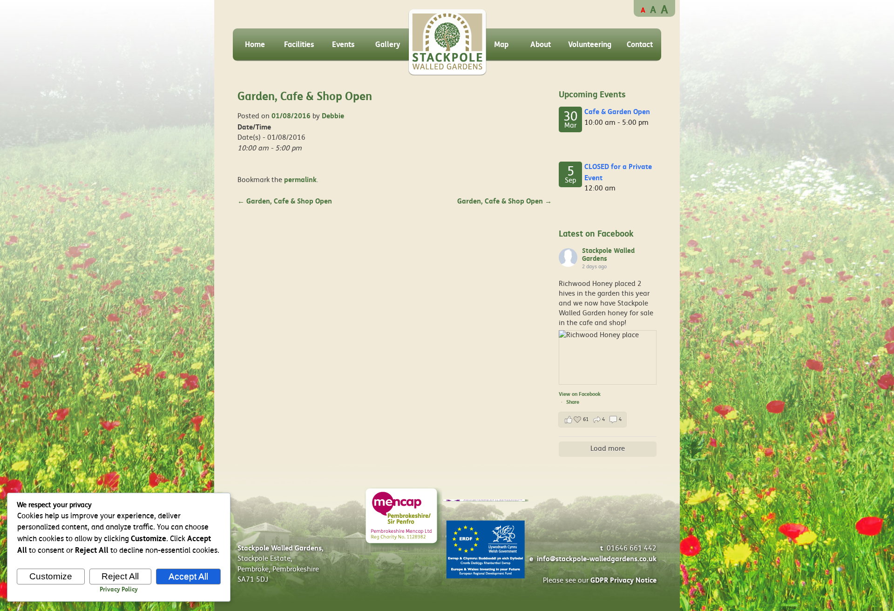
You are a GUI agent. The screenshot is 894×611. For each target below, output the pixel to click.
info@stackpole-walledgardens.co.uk (597, 559)
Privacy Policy (119, 589)
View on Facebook (580, 394)
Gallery (387, 44)
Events (343, 44)
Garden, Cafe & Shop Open (284, 201)
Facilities (299, 44)
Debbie (333, 116)
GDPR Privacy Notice (623, 580)
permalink (300, 180)
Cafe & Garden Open (617, 112)
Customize (50, 576)
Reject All (120, 576)
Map (501, 44)
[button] (592, 419)
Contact (640, 44)
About (540, 44)
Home (255, 44)
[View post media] (608, 357)
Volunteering (589, 44)
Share (572, 402)
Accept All (188, 576)
